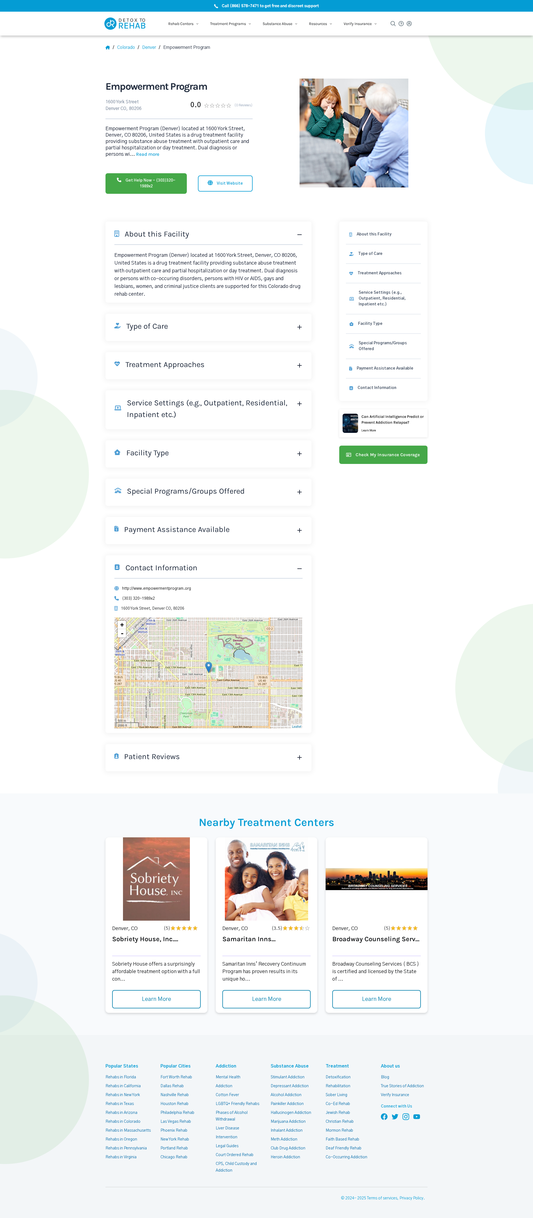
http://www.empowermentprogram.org (156, 589)
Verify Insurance (395, 1095)
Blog (385, 1077)
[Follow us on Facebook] (384, 1116)
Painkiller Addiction (287, 1104)
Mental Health (228, 1077)
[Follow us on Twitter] (395, 1116)
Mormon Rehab (339, 1130)
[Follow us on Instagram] (406, 1116)
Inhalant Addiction (287, 1130)
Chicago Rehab (173, 1157)
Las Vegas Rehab (175, 1122)
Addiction (226, 1066)
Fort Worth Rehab (176, 1077)
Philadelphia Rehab (177, 1113)
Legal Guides (227, 1146)
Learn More (156, 999)
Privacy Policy (411, 1198)
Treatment (337, 1066)
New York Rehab (174, 1139)
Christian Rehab (340, 1122)
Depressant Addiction (290, 1086)
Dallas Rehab (172, 1086)
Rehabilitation (338, 1086)
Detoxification (338, 1077)
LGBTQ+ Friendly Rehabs (237, 1104)
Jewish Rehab (338, 1113)
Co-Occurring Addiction (346, 1157)
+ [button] (122, 624)
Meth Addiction (284, 1139)
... (144, 154)
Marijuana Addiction (288, 1122)
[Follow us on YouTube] (416, 1116)
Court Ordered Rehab (234, 1155)
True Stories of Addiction (402, 1086)
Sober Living (336, 1095)
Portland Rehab (174, 1148)
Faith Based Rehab (342, 1139)
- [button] (122, 633)
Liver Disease (227, 1128)
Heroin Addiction (285, 1157)
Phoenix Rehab (173, 1130)
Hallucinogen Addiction (291, 1113)
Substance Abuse (290, 1066)
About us (390, 1066)
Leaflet (296, 726)
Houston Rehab (174, 1104)
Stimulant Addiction (288, 1077)
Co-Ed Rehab (338, 1104)
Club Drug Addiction (288, 1148)
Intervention (226, 1137)
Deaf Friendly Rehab (343, 1148)
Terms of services (382, 1198)
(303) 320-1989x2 (138, 599)
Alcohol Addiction (286, 1095)
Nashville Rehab (174, 1095)
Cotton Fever (227, 1095)
